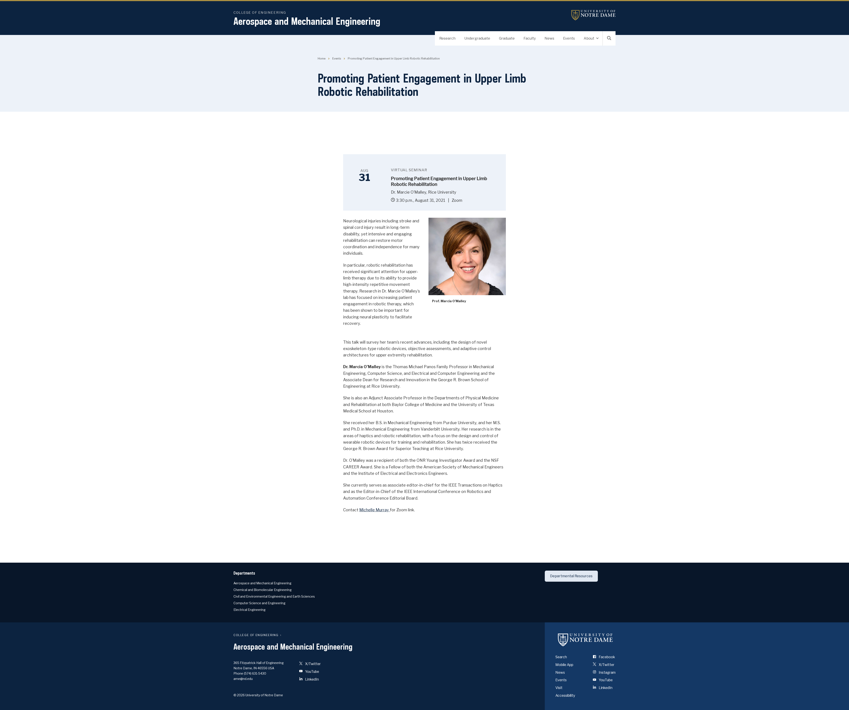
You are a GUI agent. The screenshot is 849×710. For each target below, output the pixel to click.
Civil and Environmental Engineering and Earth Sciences (274, 596)
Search (561, 657)
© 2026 (239, 695)
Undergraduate (477, 38)
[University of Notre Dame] (585, 639)
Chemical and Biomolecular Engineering (262, 590)
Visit (558, 688)
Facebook (606, 657)
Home (321, 58)
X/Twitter (312, 664)
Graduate (507, 38)
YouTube (311, 672)
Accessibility (565, 695)
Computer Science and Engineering (259, 603)
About (589, 38)
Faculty (530, 38)
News (549, 38)
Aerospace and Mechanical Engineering (306, 21)
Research (447, 38)
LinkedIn (311, 679)
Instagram (607, 672)
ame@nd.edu (243, 679)
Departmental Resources (571, 576)
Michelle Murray (374, 510)
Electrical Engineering (249, 610)
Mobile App (564, 665)
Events (569, 38)
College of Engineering (259, 12)
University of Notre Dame (593, 15)
